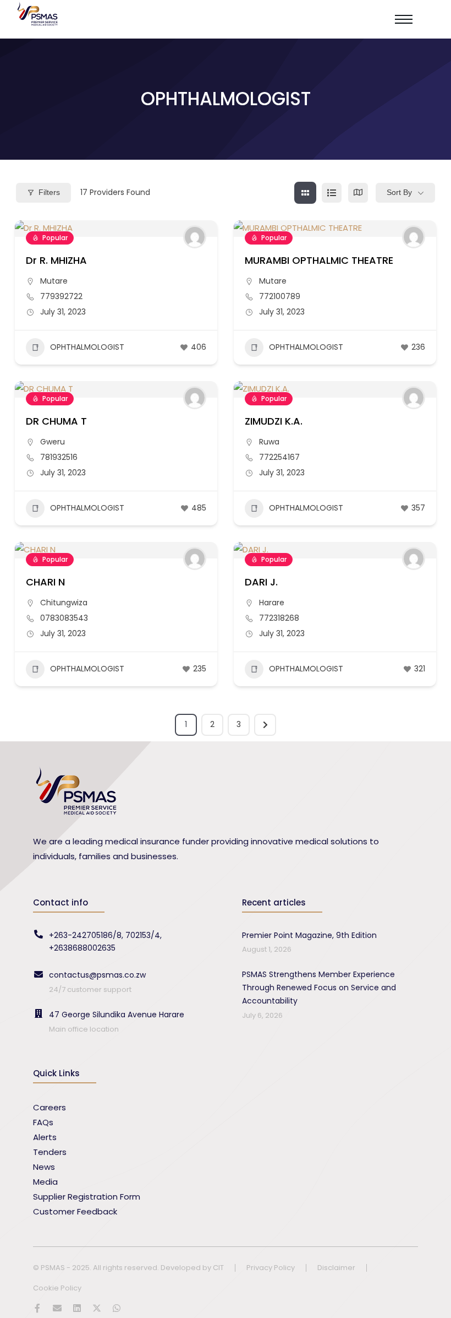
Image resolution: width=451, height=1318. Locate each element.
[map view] (358, 193)
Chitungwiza (63, 602)
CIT (218, 1267)
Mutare (54, 280)
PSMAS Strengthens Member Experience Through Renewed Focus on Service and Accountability (319, 987)
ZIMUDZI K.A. (273, 421)
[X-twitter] (96, 1308)
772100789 (279, 296)
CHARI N (45, 582)
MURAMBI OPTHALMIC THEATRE (319, 260)
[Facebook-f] (37, 1308)
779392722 (61, 296)
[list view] (332, 193)
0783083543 (64, 618)
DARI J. (261, 582)
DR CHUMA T (56, 421)
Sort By (399, 192)
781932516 (59, 457)
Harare (271, 602)
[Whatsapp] (116, 1308)
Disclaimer (336, 1268)
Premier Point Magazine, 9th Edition (309, 935)
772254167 (279, 457)
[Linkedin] (77, 1308)
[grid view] (305, 193)
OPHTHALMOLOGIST (87, 346)
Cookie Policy (57, 1288)
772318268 (279, 618)
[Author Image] (194, 236)
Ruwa (269, 441)
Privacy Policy (270, 1268)
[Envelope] (57, 1308)
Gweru (52, 441)
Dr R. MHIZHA (56, 260)
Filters (49, 192)
